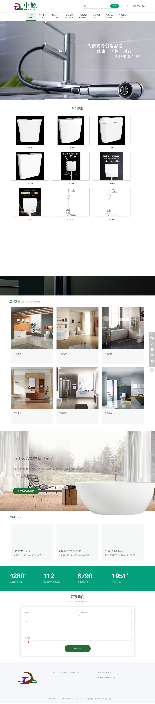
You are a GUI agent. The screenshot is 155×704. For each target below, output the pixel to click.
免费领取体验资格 (26, 491)
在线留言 (109, 16)
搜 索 (114, 6)
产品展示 (83, 16)
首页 (31, 16)
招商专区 (69, 16)
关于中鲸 (42, 16)
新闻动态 (55, 16)
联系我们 (122, 16)
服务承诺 (96, 16)
